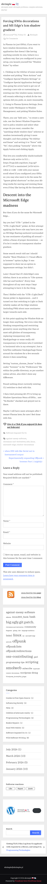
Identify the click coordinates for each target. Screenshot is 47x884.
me (23, 636)
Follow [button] (37, 811)
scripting (31, 662)
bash (32, 616)
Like (10, 789)
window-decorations (25, 444)
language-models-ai (28, 630)
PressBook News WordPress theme (28, 881)
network (8, 642)
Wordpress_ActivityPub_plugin (16, 676)
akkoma (8, 617)
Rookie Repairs (12, 723)
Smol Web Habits (13, 727)
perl (36, 657)
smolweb (13, 667)
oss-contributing (19, 656)
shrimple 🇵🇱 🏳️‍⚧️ (10, 3)
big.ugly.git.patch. (20, 622)
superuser (36, 669)
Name (6, 521)
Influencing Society (14, 703)
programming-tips (15, 662)
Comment (8, 484)
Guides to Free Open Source (18, 698)
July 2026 (11, 749)
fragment (9, 630)
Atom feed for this (31, 593)
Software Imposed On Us (16, 433)
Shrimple (34, 34)
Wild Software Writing (16, 737)
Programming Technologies (18, 718)
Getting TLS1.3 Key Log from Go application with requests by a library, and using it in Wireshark (25, 845)
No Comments (12, 38)
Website (7, 543)
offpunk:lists (13, 646)
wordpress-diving (29, 672)
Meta (8, 708)
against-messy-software (16, 438)
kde (28, 442)
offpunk (19, 641)
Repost (20, 789)
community (30, 626)
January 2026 (14, 769)
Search (9, 829)
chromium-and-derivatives (14, 442)
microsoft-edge (9, 444)
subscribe (27, 668)
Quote (30, 789)
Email (6, 532)
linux (33, 442)
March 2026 (13, 756)
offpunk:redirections (18, 651)
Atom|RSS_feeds (20, 617)
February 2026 (15, 762)
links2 (9, 635)
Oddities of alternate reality (18, 713)
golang (15, 630)
